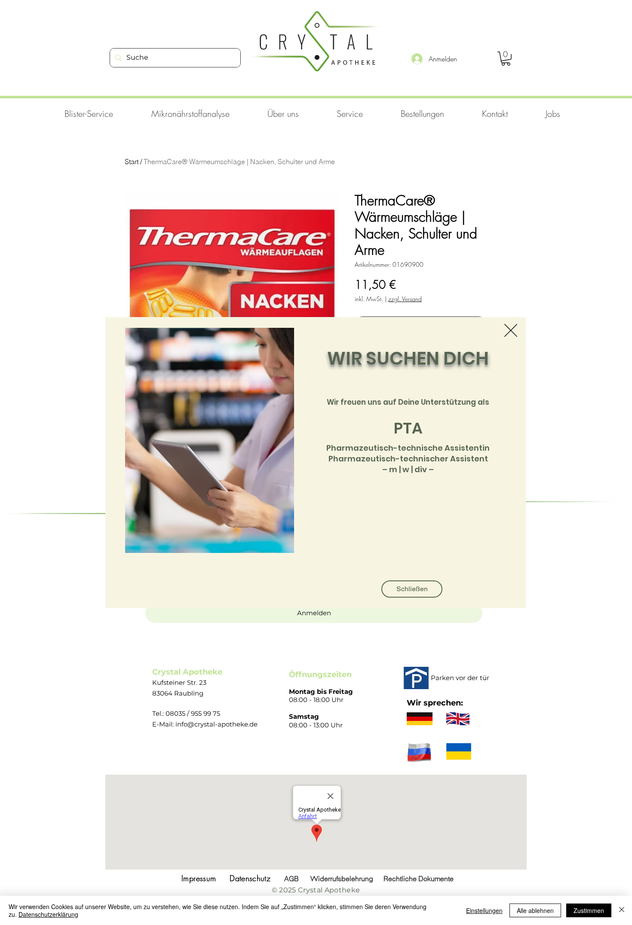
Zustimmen (589, 910)
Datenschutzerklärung (48, 914)
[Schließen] (622, 910)
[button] (510, 330)
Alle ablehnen (535, 910)
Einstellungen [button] (484, 910)
